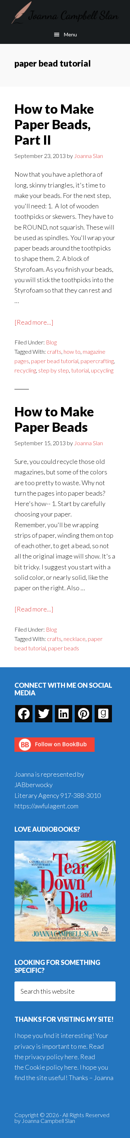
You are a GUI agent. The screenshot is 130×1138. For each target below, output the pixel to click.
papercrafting (97, 360)
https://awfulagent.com (46, 806)
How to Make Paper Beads (54, 419)
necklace (75, 638)
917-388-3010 (80, 795)
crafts (54, 351)
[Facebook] (23, 713)
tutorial (80, 370)
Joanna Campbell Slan (65, 12)
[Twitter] (43, 713)
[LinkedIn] (63, 713)
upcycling (102, 370)
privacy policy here (51, 1057)
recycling (25, 370)
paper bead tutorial (54, 360)
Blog (51, 342)
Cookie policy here (51, 1067)
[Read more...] (33, 323)
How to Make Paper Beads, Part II (54, 124)
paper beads (63, 648)
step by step (53, 370)
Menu (70, 34)
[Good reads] (103, 713)
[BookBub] (54, 754)
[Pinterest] (83, 713)
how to (72, 351)
